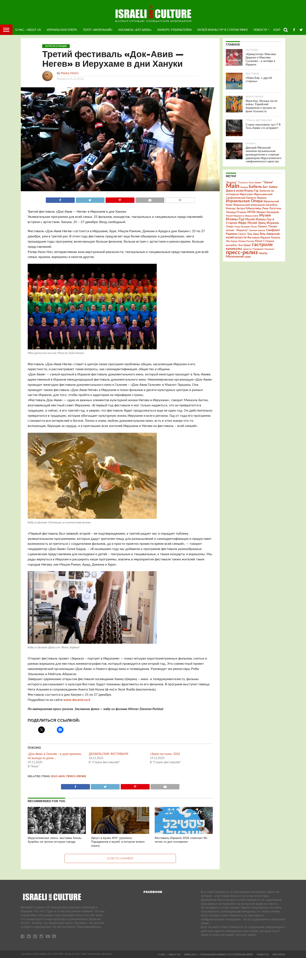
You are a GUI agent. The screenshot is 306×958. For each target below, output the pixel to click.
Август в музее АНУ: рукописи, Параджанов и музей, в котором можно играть (118, 841)
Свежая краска (257, 230)
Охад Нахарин (242, 227)
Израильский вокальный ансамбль (255, 205)
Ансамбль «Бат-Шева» (135, 29)
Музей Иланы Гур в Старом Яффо (223, 29)
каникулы (234, 248)
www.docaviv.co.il (76, 700)
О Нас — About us (169, 954)
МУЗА (251, 212)
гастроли (262, 244)
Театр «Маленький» (97, 29)
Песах (254, 227)
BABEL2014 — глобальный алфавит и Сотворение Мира (218, 954)
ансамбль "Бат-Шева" (238, 245)
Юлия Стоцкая (264, 241)
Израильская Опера (62, 29)
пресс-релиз (76, 776)
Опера (229, 227)
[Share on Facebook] (60, 199)
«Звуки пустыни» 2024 (165, 754)
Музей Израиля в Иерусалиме (242, 216)
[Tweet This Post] (90, 199)
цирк (248, 256)
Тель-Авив (253, 234)
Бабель (255, 187)
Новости (260, 29)
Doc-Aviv (58, 776)
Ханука (275, 237)
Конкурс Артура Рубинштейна (243, 208)
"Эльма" (268, 182)
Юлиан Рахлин (246, 241)
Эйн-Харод (231, 241)
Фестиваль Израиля (258, 237)
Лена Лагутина (271, 208)
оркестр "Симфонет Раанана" (258, 249)
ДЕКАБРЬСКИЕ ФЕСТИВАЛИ (108, 754)
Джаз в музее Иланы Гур (242, 190)
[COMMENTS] (180, 199)
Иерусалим (246, 194)
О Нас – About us (28, 29)
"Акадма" (231, 182)
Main (232, 186)
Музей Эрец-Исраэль (263, 222)
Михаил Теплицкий (267, 212)
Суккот (242, 234)
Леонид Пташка (236, 212)
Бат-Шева (270, 187)
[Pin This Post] (119, 199)
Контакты (279, 954)
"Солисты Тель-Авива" (250, 182)
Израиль (262, 198)
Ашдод (244, 187)
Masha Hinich (69, 73)
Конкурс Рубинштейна (174, 29)
